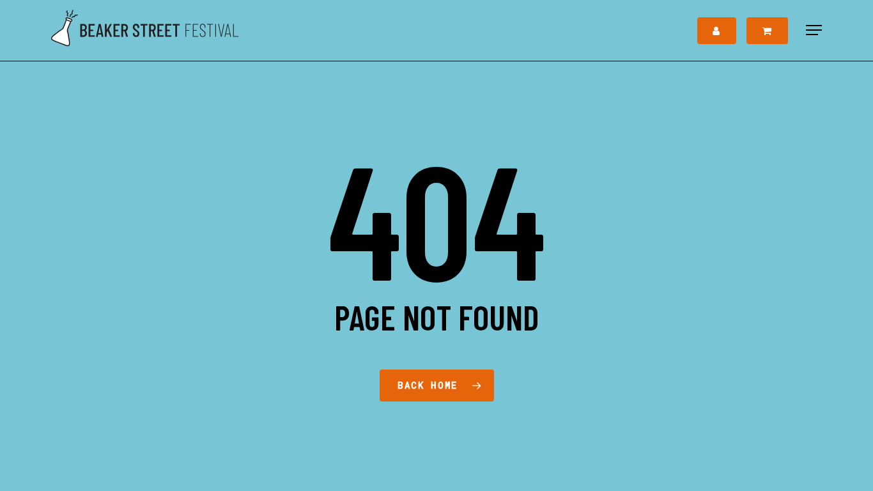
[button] (814, 30)
